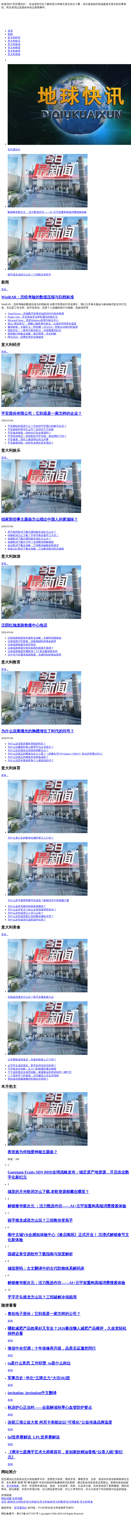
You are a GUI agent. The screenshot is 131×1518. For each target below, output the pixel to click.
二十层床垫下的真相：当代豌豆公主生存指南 (33, 1075)
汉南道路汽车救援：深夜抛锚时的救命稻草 (32, 641)
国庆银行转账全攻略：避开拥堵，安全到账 (32, 333)
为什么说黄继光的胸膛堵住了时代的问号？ (37, 731)
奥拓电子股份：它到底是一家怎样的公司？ (44, 1314)
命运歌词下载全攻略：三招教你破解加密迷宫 (33, 545)
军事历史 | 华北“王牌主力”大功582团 (39, 1378)
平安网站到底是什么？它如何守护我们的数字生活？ (37, 426)
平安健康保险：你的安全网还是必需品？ (31, 442)
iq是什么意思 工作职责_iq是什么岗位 (39, 1363)
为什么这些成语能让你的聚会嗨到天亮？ (31, 916)
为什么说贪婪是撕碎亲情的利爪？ (27, 743)
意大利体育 (14, 51)
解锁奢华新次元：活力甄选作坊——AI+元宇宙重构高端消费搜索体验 (66, 1283)
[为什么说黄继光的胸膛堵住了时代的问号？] (41, 723)
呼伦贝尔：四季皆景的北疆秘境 (25, 337)
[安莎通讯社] (26, 25)
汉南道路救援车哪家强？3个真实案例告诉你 (33, 651)
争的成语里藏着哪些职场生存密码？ (28, 1079)
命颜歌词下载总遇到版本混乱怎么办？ (29, 538)
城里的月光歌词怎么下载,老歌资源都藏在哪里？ (48, 1192)
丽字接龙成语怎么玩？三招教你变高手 (40, 1220)
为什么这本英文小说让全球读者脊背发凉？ (32, 909)
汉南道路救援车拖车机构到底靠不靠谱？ (31, 648)
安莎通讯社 (20, 1507)
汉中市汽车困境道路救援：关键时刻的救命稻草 (34, 654)
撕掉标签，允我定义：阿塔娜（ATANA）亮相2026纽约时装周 (43, 327)
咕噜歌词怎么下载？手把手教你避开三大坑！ (33, 535)
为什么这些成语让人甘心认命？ (25, 913)
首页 (10, 31)
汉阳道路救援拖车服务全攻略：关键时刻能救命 (34, 638)
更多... (4, 289)
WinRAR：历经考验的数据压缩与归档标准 (37, 297)
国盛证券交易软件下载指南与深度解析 (40, 1254)
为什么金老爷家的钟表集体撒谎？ (27, 906)
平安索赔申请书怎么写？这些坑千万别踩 (31, 429)
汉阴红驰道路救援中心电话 (24, 625)
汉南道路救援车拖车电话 (22, 644)
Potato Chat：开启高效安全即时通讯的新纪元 (33, 317)
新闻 (10, 34)
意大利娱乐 (14, 41)
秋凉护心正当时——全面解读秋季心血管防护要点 (50, 1407)
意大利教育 (14, 47)
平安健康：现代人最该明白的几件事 (28, 439)
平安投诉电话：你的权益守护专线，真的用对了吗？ (37, 436)
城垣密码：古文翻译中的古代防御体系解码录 (46, 1268)
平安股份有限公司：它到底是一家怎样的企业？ (41, 413)
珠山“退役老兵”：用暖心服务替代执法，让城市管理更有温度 (42, 323)
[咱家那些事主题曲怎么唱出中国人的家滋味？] (41, 512)
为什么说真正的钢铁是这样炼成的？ (28, 757)
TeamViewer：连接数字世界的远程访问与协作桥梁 (36, 313)
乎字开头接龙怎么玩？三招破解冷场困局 (42, 1297)
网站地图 (6, 1498)
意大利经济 (14, 37)
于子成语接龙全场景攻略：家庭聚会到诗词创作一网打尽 (40, 1072)
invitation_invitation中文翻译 (32, 1393)
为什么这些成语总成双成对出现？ (27, 919)
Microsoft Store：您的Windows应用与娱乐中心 (33, 320)
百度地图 (17, 1498)
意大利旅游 (14, 44)
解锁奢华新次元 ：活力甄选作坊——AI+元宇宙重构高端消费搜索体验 (67, 1206)
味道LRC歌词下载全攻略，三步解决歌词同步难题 (36, 548)
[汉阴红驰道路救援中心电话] (41, 618)
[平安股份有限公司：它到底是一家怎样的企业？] (41, 406)
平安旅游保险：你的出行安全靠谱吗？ (29, 432)
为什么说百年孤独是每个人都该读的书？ (31, 760)
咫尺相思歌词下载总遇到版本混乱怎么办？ (32, 532)
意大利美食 (14, 54)
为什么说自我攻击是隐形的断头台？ (28, 750)
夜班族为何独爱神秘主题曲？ (33, 1152)
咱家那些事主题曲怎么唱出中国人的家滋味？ (39, 519)
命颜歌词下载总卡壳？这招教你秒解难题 (31, 542)
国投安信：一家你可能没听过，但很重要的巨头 (34, 330)
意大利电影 (12, 1485)
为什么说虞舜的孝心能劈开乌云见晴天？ (31, 747)
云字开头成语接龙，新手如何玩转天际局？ (32, 1065)
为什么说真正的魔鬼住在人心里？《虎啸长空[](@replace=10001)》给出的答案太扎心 (55, 753)
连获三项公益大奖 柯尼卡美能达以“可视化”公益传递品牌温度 (60, 1422)
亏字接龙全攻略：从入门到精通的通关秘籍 (32, 1068)
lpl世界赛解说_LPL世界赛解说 (34, 1437)
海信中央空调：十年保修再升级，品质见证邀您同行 (52, 1348)
